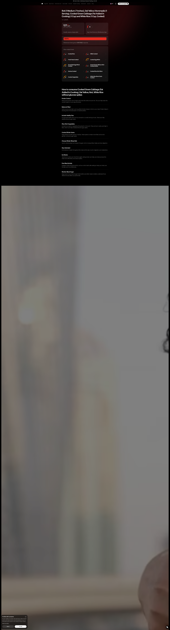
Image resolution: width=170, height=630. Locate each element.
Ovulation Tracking (76, 3)
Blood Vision (51, 3)
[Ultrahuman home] (42, 3)
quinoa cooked (70, 71)
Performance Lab (58, 3)
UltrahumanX (83, 3)
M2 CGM (70, 3)
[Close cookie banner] (25, 617)
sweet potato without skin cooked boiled (95, 65)
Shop (93, 3)
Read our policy (5, 623)
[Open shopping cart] (116, 4)
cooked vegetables (71, 77)
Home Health (64, 3)
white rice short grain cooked (94, 77)
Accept (20, 626)
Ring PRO (46, 3)
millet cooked (92, 54)
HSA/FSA (89, 3)
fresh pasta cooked (71, 60)
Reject (8, 626)
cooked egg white (93, 60)
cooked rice (70, 54)
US (112, 3)
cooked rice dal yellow (95, 71)
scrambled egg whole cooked (72, 65)
